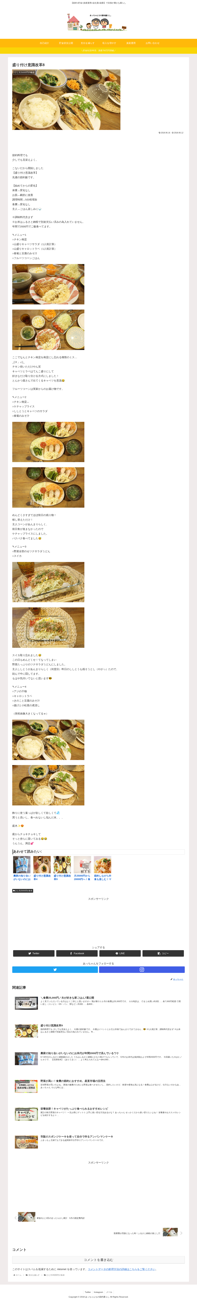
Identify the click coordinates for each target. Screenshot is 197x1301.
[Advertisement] (98, 142)
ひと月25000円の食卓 (23, 891)
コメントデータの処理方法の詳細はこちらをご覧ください (121, 1269)
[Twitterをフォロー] (55, 969)
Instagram (98, 1292)
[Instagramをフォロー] (142, 969)
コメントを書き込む (98, 1260)
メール (109, 1292)
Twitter (88, 1292)
